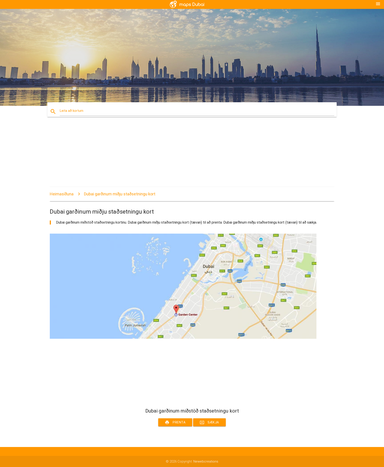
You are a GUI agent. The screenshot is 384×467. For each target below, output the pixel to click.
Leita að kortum (71, 111)
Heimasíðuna (62, 194)
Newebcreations (205, 461)
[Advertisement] (183, 156)
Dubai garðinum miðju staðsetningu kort (119, 194)
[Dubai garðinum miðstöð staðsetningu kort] (183, 338)
